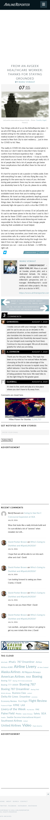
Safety (37, 714)
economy (34, 697)
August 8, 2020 (40, 382)
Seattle (3, 717)
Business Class (19, 693)
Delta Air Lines (9, 696)
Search (16, 801)
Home (2, 801)
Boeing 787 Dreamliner (15, 689)
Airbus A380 (7, 667)
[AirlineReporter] (25, 5)
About (8, 801)
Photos (18, 714)
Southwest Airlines (11, 720)
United (25, 721)
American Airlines (13, 676)
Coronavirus (30, 252)
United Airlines (11, 725)
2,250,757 (36, 419)
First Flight (22, 701)
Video (26, 725)
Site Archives (5, 816)
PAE (37, 709)
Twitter (3, 806)
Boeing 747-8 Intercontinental (22, 681)
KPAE (16, 705)
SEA (43, 713)
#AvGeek (4, 662)
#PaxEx (12, 662)
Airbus (39, 662)
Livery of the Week (13, 709)
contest (29, 693)
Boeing (37, 676)
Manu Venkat (27, 82)
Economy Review (9, 701)
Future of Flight (6, 705)
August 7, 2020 (40, 322)
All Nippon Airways (31, 672)
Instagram (22, 806)
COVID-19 (43, 252)
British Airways (6, 693)
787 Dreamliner (26, 662)
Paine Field (8, 713)
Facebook (12, 806)
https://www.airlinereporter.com (34, 293)
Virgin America (37, 726)
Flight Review (38, 701)
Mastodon (32, 806)
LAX (23, 705)
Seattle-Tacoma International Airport (24, 717)
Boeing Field (35, 689)
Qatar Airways (28, 714)
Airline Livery (25, 667)
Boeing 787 (27, 684)
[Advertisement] (25, 38)
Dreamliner (24, 697)
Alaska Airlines (11, 672)
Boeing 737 (6, 681)
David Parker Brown (17, 542)
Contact (24, 801)
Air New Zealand (42, 667)
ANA (28, 677)
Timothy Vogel (41, 120)
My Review (30, 709)
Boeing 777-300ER (9, 685)
